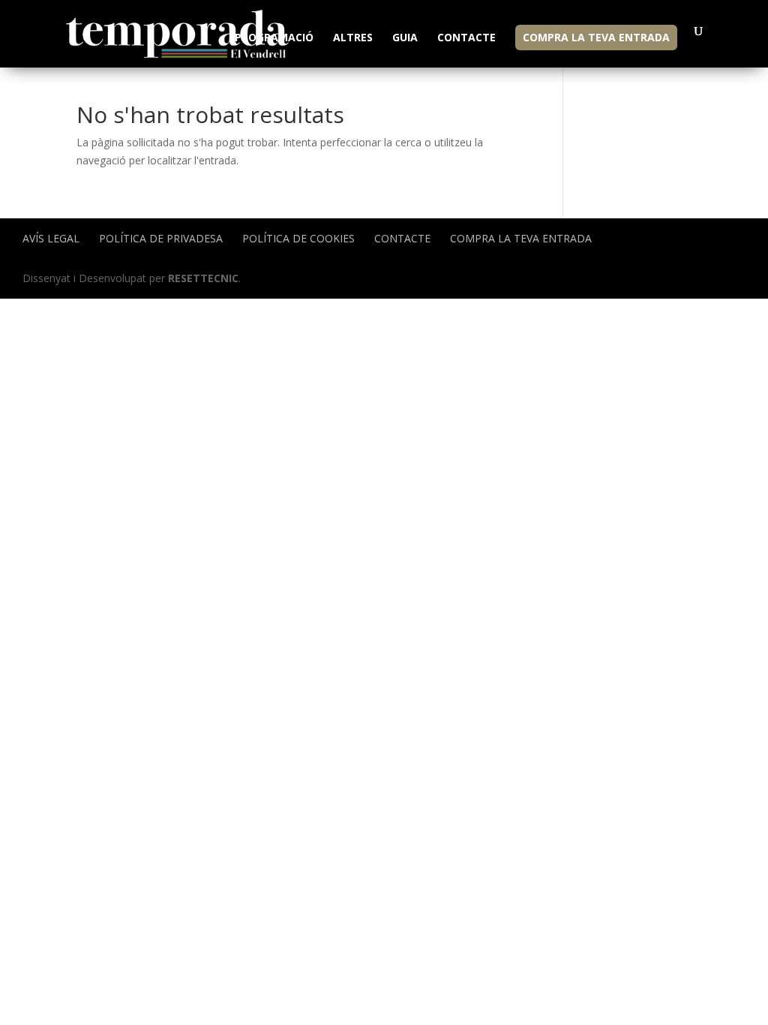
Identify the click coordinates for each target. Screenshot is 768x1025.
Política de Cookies (298, 238)
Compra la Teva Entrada (596, 37)
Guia (405, 38)
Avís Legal (51, 238)
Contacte (466, 38)
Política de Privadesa (161, 238)
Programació (274, 38)
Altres (353, 38)
